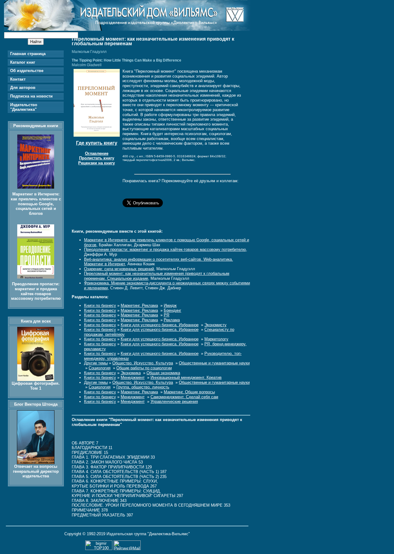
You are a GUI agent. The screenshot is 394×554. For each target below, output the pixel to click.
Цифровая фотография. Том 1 (36, 386)
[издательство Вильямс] (127, 29)
